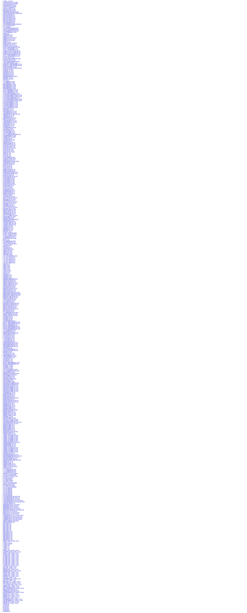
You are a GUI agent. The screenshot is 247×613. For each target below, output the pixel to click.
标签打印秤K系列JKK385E (9, 20)
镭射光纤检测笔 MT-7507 (8, 130)
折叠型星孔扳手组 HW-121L (9, 291)
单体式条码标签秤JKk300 (9, 22)
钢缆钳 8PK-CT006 (7, 231)
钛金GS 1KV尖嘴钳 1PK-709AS (10, 215)
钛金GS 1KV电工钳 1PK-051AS (10, 197)
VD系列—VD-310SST (8, 1)
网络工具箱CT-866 (7, 524)
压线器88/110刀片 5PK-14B (9, 39)
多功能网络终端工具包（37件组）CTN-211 (12, 599)
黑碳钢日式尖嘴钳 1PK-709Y (9, 210)
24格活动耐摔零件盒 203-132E (10, 111)
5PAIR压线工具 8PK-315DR (9, 60)
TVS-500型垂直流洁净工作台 (9, 470)
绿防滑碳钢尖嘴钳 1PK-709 (9, 214)
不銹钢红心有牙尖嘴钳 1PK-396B (10, 435)
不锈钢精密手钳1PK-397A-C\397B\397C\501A (13, 515)
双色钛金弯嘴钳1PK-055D (9, 376)
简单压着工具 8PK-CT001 (9, 353)
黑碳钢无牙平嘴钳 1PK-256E (9, 418)
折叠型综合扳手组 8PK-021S (9, 281)
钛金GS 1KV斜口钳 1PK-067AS (10, 207)
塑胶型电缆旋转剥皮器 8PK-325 (10, 342)
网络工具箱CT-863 (7, 530)
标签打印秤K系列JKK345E (9, 17)
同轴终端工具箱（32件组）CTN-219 (11, 586)
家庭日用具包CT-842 (7, 536)
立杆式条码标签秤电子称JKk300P (10, 28)
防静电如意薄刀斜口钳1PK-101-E (10, 385)
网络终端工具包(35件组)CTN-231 (10, 589)
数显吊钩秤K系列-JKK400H (9, 10)
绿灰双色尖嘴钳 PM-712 (8, 185)
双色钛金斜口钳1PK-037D (9, 377)
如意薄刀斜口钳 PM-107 (8, 174)
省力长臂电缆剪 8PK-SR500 (9, 241)
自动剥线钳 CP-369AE (8, 365)
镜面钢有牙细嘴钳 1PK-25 (9, 411)
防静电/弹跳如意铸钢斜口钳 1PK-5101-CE (12, 455)
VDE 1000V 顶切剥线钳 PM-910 (10, 255)
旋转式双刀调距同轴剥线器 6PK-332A (11, 327)
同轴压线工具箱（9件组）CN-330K (11, 601)
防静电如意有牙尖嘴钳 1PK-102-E (10, 386)
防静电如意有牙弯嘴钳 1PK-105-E (10, 391)
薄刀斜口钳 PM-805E (7, 195)
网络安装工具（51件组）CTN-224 (10, 597)
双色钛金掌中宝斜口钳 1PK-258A (10, 419)
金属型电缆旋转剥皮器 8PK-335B (10, 346)
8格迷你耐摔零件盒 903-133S (9, 118)
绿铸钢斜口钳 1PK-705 (8, 462)
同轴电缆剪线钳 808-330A (9, 220)
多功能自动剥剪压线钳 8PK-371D (10, 350)
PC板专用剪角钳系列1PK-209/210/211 (11, 497)
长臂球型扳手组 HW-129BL (9, 287)
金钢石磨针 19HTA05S (8, 77)
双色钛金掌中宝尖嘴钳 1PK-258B (10, 420)
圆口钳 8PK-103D (7, 154)
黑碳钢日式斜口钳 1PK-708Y (9, 212)
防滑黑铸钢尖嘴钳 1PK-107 (9, 393)
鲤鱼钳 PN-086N (6, 266)
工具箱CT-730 (6, 549)
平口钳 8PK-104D (7, 155)
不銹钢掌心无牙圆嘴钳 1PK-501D (10, 450)
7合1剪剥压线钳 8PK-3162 (9, 339)
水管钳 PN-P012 (6, 272)
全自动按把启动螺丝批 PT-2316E (10, 103)
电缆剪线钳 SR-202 (7, 276)
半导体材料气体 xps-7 (8, 141)
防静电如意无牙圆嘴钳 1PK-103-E (10, 388)
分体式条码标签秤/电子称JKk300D (11, 30)
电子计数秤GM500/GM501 (9, 485)
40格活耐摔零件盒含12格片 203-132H (11, 114)
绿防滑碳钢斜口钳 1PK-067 (9, 205)
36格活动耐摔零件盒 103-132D (10, 122)
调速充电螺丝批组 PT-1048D (9, 88)
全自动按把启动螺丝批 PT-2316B (10, 101)
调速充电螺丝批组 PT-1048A (9, 84)
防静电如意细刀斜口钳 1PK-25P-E (10, 423)
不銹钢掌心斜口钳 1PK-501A (9, 446)
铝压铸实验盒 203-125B (8, 108)
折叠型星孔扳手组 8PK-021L (9, 285)
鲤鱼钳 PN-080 (6, 265)
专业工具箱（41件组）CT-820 (10, 566)
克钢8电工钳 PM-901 (7, 250)
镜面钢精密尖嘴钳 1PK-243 (9, 408)
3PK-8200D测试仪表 (7, 492)
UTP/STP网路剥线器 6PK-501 (9, 330)
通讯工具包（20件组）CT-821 (10, 568)
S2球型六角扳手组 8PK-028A (9, 299)
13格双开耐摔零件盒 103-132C (10, 120)
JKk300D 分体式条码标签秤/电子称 (11, 29)
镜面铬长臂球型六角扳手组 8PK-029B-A (12, 293)
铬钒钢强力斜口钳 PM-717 (9, 192)
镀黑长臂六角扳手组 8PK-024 (9, 307)
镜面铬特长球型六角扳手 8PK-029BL (11, 292)
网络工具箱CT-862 (7, 528)
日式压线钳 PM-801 (7, 245)
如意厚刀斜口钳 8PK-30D (9, 164)
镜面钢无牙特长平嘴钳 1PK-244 (10, 409)
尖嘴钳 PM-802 (6, 246)
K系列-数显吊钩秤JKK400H (9, 5)
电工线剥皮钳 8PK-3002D (9, 337)
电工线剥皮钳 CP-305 (8, 359)
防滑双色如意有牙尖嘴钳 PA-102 (10, 173)
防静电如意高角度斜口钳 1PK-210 (10, 400)
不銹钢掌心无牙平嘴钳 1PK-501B (10, 447)
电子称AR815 (6, 605)
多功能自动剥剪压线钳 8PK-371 (10, 349)
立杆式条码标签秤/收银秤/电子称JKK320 (12, 24)
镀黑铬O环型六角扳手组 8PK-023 (10, 308)
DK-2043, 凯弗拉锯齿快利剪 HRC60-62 (12, 134)
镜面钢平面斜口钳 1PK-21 (9, 399)
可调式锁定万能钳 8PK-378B (9, 223)
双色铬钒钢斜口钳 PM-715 (9, 189)
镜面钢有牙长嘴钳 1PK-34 (9, 432)
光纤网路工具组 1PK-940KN (9, 137)
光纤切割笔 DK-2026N (8, 128)
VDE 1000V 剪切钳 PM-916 (9, 259)
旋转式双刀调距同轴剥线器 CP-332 (11, 364)
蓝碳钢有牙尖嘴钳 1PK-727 (9, 143)
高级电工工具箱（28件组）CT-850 (11, 541)
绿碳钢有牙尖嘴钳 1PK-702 (9, 464)
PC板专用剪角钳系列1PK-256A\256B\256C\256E (14, 501)
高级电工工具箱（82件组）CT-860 (11, 550)
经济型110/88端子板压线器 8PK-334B (11, 47)
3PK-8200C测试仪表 (7, 491)
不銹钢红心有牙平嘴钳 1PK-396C (10, 436)
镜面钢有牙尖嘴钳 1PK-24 (9, 407)
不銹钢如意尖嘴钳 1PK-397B (9, 443)
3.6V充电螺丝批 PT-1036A (9, 81)
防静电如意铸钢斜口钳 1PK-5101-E (11, 457)
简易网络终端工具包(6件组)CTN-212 (11, 591)
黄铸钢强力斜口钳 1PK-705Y (9, 465)
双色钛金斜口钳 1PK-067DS (9, 208)
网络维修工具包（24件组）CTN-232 (11, 596)
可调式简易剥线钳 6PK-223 (9, 320)
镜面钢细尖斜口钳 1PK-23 (9, 404)
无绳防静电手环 (6, 611)
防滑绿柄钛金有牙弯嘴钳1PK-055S (11, 384)
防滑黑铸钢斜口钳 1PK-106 (9, 392)
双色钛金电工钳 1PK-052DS (9, 203)
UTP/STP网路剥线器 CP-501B (9, 32)
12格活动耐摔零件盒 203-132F (10, 112)
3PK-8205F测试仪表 (7, 489)
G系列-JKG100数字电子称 (9, 7)
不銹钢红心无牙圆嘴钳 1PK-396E (10, 439)
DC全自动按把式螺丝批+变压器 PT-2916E (12, 100)
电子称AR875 (6, 607)
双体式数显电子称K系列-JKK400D (11, 11)
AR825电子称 (6, 604)
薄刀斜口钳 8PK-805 (7, 165)
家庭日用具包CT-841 (7, 538)
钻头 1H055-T (6, 80)
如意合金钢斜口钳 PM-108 (9, 177)
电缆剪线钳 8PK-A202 (8, 228)
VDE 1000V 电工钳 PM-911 (9, 257)
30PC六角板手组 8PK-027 (9, 301)
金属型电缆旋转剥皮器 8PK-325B (10, 343)
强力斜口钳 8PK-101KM (8, 150)
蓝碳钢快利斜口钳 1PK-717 (9, 142)
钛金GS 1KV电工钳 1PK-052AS (10, 201)
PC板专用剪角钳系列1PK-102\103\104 (11, 499)
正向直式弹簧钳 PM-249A (9, 178)
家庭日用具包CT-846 (7, 532)
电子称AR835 (6, 609)
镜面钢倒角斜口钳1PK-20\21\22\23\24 (11, 504)
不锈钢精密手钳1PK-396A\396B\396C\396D (12, 518)
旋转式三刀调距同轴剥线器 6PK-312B (11, 322)
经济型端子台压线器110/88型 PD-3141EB (12, 68)
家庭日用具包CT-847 (7, 531)
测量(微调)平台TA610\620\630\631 (10, 473)
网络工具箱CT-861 (7, 527)
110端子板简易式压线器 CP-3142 (10, 62)
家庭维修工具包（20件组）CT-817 (11, 572)
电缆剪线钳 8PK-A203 (8, 230)
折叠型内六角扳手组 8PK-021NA (10, 282)
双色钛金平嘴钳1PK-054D (9, 381)
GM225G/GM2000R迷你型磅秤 (10, 482)
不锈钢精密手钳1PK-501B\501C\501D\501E (12, 516)
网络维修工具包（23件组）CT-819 (11, 569)
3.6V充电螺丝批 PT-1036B (9, 83)
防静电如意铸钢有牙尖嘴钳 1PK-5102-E (12, 459)
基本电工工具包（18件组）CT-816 (11, 573)
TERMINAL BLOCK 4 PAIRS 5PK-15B (11, 51)
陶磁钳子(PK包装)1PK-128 (9, 395)
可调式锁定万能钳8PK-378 (9, 503)
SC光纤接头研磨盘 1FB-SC (9, 131)
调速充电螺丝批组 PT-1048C (9, 87)
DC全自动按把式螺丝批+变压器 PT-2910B (12, 95)
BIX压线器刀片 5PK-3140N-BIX (10, 45)
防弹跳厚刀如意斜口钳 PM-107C (10, 176)
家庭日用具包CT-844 (7, 534)
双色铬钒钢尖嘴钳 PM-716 (9, 191)
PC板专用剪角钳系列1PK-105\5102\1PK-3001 (13, 500)
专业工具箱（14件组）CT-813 (10, 577)
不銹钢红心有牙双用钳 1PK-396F (10, 441)
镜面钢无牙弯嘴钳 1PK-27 (9, 426)
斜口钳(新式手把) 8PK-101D (9, 145)
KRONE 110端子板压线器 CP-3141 (11, 49)
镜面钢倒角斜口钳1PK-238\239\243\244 (11, 508)
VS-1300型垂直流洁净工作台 (9, 469)
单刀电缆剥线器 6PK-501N (9, 331)
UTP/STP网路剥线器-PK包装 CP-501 (11, 370)
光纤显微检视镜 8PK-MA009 (9, 127)
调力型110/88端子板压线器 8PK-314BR (12, 58)
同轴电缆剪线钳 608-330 (8, 218)
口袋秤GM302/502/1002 (8, 477)
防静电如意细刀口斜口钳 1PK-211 (10, 401)
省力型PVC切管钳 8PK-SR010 (10, 234)
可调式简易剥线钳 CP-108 (9, 357)
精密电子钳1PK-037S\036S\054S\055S (11, 512)
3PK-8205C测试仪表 (7, 488)
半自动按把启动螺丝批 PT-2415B (10, 104)
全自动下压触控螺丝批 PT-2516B (10, 107)
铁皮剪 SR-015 (6, 273)
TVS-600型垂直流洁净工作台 (9, 472)
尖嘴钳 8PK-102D (7, 153)
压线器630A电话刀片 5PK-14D (10, 43)
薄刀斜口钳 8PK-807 (7, 168)
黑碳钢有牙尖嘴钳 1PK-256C (9, 415)
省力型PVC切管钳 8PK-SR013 (10, 243)
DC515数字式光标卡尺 (8, 480)
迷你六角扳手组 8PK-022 (8, 311)
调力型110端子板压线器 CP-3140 (10, 48)
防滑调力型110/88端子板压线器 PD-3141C (12, 64)
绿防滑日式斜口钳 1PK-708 (9, 211)
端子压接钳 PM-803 (7, 247)
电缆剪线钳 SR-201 (7, 274)
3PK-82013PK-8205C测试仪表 (9, 486)
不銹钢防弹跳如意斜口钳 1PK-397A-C (11, 442)
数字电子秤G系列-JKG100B (9, 9)
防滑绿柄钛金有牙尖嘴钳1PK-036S (11, 373)
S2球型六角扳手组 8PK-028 (9, 300)
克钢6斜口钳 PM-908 (7, 253)
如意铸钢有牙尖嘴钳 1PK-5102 (10, 458)
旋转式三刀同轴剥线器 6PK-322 (10, 324)
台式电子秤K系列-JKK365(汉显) (10, 3)
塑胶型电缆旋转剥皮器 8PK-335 (10, 345)
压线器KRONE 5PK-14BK (9, 40)
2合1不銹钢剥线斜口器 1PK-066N (10, 312)
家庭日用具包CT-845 (7, 539)
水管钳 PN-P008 (6, 269)
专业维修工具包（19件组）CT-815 (11, 574)
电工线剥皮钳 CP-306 (8, 361)
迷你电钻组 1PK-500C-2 (8, 70)
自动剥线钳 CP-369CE (8, 368)
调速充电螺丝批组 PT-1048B (9, 85)
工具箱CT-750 (6, 546)
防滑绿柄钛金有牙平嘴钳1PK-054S (11, 382)
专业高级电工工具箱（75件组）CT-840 (12, 551)
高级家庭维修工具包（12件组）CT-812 (12, 578)
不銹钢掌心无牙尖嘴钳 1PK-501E (10, 451)
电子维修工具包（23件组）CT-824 (11, 562)
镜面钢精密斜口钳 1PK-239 (9, 405)
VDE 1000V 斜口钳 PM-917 (9, 261)
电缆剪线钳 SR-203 (7, 277)
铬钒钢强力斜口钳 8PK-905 (9, 169)
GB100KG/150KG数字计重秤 (9, 474)
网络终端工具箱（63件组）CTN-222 (11, 585)
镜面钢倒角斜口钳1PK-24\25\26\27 (10, 505)
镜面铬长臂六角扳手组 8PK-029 (10, 297)
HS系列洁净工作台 (7, 468)
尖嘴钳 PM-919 (6, 264)
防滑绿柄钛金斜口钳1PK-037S (10, 374)
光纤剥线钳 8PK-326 (7, 138)
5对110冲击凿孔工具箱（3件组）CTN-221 (12, 584)
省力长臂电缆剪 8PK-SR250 (9, 242)
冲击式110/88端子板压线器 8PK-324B (11, 61)
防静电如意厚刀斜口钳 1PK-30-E (10, 431)
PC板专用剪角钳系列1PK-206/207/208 (11, 496)
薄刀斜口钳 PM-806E (7, 187)
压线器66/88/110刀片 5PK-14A (10, 37)
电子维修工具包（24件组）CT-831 (11, 554)
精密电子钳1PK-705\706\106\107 (10, 511)
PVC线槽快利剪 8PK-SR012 (9, 237)
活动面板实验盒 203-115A (9, 123)
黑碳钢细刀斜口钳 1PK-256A (9, 412)
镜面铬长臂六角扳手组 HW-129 (10, 288)
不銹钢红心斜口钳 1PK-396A (9, 434)
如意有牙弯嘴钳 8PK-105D (9, 157)
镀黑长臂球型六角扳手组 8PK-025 (10, 304)
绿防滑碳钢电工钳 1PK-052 (9, 200)
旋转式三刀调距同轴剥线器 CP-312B (11, 362)
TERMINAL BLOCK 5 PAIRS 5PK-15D (11, 53)
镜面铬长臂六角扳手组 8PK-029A (10, 296)
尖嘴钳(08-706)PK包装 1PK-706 (10, 466)
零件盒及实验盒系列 (7, 495)
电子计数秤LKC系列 (7, 481)
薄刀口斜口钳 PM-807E (8, 188)
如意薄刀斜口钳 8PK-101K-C (9, 147)
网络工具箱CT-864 (7, 526)
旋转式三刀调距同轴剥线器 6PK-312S (11, 323)
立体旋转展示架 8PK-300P (9, 162)
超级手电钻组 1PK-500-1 (8, 73)
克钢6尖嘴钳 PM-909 (7, 254)
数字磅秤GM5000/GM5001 (9, 484)
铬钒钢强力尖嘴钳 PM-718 (9, 193)
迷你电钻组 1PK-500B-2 (8, 69)
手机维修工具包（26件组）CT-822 (11, 565)
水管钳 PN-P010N (7, 270)
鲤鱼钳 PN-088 (6, 268)
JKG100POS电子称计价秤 (9, 25)
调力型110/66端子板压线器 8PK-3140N (11, 54)
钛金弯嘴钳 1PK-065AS (8, 204)
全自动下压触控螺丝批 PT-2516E (10, 89)
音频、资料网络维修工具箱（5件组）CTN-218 (13, 588)
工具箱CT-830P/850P (7, 543)
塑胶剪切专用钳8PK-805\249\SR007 (11, 520)
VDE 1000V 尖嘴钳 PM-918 (9, 262)
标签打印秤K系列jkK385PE (9, 21)
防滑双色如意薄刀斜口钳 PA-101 (10, 172)
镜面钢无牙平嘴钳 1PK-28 (9, 427)
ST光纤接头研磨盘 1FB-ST (9, 132)
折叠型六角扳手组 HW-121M (9, 289)
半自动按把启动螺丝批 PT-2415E (10, 105)
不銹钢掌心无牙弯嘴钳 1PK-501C (10, 449)
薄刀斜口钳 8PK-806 (7, 166)
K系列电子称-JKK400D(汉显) (9, 6)
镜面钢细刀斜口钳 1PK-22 (9, 403)
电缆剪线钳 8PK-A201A (8, 227)
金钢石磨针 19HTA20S (8, 78)
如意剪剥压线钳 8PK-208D (9, 334)
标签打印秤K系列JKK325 (9, 14)
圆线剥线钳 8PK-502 (7, 351)
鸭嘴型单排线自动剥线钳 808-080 (10, 332)
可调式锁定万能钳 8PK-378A (9, 222)
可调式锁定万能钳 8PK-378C (9, 224)
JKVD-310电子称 (7, 26)
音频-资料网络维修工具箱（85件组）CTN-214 (13, 592)
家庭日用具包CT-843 (7, 535)
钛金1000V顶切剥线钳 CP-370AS (10, 369)
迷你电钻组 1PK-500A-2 (8, 74)
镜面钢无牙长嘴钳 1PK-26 (9, 424)
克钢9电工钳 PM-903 (7, 251)
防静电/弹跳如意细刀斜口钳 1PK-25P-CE (12, 422)
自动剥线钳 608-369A (8, 316)
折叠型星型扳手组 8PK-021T (9, 280)
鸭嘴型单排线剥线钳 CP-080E (9, 355)
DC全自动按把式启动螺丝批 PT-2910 (11, 93)
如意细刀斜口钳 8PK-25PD (9, 160)
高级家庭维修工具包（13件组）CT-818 (12, 570)
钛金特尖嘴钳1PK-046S (8, 380)
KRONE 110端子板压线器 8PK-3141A (11, 55)
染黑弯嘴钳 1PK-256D (8, 416)
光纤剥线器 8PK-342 (7, 347)
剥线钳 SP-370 (6, 33)
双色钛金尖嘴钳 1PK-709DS (9, 216)
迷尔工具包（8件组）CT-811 (9, 580)
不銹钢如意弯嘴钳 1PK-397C (9, 445)
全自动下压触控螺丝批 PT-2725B (10, 91)
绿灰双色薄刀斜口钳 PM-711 (9, 184)
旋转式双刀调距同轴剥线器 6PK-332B (11, 328)
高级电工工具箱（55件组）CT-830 (11, 553)
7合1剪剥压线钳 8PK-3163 (9, 341)
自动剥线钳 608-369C (8, 319)
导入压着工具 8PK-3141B (8, 57)
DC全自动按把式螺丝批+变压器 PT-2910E (12, 96)
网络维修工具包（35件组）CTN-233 (11, 595)
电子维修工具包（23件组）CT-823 (11, 563)
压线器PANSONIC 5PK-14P (9, 44)
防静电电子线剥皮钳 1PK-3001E (10, 314)
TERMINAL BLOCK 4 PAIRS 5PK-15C (11, 52)
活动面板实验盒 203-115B (9, 124)
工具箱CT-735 (6, 547)
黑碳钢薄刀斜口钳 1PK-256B (9, 414)
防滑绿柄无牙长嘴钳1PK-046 (9, 378)
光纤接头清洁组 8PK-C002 (9, 139)
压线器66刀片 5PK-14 (8, 36)
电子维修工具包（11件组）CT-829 (11, 555)
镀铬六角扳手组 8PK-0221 (9, 309)
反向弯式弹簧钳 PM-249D (9, 182)
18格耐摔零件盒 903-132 (8, 116)
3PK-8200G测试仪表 (7, 493)
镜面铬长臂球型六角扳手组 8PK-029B (11, 295)
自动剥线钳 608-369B (8, 318)
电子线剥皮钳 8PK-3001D (9, 335)
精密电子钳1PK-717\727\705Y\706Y (11, 514)
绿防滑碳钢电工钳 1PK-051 (9, 196)
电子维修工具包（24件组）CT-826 (11, 559)
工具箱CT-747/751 (7, 542)
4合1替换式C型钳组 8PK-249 (9, 158)
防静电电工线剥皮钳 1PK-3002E (10, 315)
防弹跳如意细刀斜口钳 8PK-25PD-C (11, 161)
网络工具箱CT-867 (7, 523)
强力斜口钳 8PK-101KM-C (9, 151)
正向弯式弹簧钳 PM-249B (9, 180)
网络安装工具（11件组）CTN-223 (10, 603)
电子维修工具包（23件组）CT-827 (11, 558)
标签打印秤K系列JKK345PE (9, 18)
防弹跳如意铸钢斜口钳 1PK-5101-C (11, 454)
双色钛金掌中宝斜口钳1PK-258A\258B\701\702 (13, 509)
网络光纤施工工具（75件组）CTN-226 (11, 581)
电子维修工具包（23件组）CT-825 (11, 561)
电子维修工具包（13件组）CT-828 (11, 557)
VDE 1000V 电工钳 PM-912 (9, 258)
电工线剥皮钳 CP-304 (8, 358)
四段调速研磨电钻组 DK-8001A (10, 76)
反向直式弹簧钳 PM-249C (9, 181)
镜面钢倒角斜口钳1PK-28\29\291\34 (11, 507)
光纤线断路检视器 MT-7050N (9, 135)
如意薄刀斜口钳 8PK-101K (9, 146)
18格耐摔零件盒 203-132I (8, 115)
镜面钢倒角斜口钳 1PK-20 (9, 396)
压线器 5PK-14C (6, 41)
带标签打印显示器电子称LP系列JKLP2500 (12, 13)
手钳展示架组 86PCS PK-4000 (9, 238)
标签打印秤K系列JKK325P (9, 16)
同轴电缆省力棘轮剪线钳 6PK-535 (10, 219)
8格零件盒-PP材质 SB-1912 (9, 119)
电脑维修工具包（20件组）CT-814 (11, 576)
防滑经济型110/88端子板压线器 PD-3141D (12, 65)
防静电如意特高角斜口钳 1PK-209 (10, 397)
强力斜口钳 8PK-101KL (8, 149)
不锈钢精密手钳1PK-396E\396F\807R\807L (12, 519)
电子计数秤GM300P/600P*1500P (10, 476)
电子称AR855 (6, 608)
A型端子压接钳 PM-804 (8, 249)
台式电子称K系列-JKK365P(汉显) (10, 2)
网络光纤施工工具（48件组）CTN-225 (11, 582)
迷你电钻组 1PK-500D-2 (8, 72)
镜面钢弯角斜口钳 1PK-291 (9, 430)
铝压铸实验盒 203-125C (8, 110)
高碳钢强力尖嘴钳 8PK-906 (9, 170)
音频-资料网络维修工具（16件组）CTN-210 (13, 600)
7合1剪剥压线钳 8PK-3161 (9, 338)
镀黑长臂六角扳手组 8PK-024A (10, 305)
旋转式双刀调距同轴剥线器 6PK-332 (11, 326)
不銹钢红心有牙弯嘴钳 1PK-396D (10, 438)
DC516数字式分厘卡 (7, 478)
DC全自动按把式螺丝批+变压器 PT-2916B (12, 99)
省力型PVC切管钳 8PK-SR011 (10, 235)
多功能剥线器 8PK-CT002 (9, 354)
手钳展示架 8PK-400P (8, 226)
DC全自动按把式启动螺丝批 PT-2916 (11, 97)
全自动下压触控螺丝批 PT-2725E (10, 92)
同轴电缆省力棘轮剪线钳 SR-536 (10, 278)
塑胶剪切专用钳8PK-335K (9, 522)
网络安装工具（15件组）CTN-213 (10, 593)
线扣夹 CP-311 (6, 239)
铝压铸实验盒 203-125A (8, 126)
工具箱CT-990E (6, 545)
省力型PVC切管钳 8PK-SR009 (10, 232)
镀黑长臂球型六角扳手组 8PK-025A (11, 303)
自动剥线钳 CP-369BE (8, 366)
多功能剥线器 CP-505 (8, 34)
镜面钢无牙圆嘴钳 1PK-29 (9, 428)
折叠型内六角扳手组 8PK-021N (10, 284)
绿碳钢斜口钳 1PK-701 (8, 461)
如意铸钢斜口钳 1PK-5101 (9, 453)
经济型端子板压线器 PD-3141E (10, 66)
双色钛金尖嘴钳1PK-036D (9, 372)
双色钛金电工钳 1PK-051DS (9, 199)
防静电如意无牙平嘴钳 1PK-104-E (10, 389)
